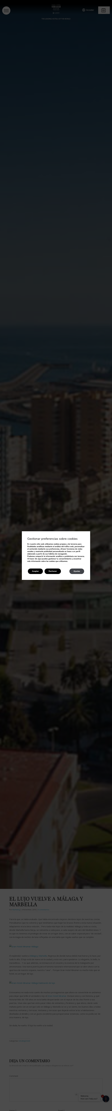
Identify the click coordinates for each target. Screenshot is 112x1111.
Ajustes (76, 571)
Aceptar (35, 571)
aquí (39, 559)
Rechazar (53, 571)
